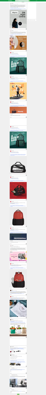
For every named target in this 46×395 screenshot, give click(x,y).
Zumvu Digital (34, 20)
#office (12, 378)
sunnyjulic (12, 319)
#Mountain (22, 154)
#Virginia (20, 322)
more (17, 394)
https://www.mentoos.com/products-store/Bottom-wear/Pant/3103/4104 (17, 293)
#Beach (20, 154)
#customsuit (23, 361)
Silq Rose (12, 3)
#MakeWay (21, 105)
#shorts (13, 291)
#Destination (13, 155)
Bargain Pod (13, 346)
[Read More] (26, 28)
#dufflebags (14, 105)
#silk (13, 8)
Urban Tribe (13, 52)
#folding (11, 378)
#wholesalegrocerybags (16, 322)
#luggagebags (16, 105)
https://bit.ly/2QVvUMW (12, 377)
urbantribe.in (12, 114)
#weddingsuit (18, 361)
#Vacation (11, 155)
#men (22, 298)
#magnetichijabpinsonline (19, 34)
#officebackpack (18, 180)
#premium (14, 297)
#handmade (11, 361)
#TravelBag (23, 105)
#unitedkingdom (11, 349)
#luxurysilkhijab (17, 8)
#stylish (11, 291)
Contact (31, 20)
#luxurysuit (11, 362)
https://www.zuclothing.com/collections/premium (14, 299)
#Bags (24, 322)
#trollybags (19, 105)
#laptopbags (24, 56)
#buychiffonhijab (11, 8)
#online (17, 297)
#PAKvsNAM (22, 322)
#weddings (13, 369)
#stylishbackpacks (18, 56)
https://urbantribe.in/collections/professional (14, 79)
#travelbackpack (11, 81)
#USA (19, 322)
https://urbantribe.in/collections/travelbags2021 (14, 54)
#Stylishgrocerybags (12, 322)
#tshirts (19, 298)
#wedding (22, 369)
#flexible (15, 378)
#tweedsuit (14, 361)
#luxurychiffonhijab (23, 34)
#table (13, 378)
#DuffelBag (16, 154)
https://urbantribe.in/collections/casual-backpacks (14, 128)
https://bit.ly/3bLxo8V (12, 321)
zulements (12, 296)
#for (14, 291)
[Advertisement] (14, 121)
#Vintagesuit (21, 361)
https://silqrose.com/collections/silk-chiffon (14, 7)
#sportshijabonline (24, 8)
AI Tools (29, 20)
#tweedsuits (16, 361)
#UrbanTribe (11, 105)
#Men (15, 291)
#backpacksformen (12, 56)
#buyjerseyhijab (20, 8)
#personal (20, 362)
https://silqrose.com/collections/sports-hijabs (17, 33)
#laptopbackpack (11, 130)
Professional (11, 240)
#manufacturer (13, 362)
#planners (24, 369)
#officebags (21, 56)
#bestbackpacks (15, 56)
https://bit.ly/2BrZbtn (21, 348)
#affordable (16, 362)
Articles (28, 20)
